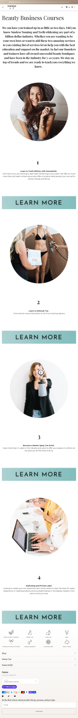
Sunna (11, 675)
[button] (3, 7)
